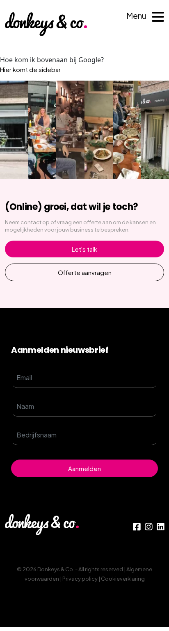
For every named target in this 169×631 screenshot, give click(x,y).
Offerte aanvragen (85, 272)
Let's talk (84, 249)
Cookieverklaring (123, 578)
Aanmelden (84, 468)
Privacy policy (80, 578)
